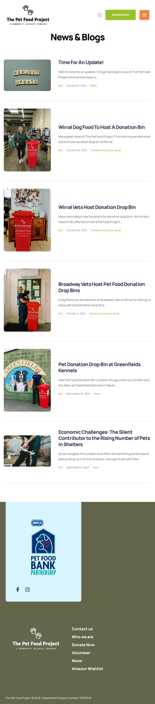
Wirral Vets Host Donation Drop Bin (97, 207)
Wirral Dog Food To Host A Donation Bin (101, 127)
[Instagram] (27, 589)
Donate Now (120, 15)
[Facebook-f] (17, 589)
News (93, 85)
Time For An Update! (81, 62)
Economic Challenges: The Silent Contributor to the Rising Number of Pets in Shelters (104, 438)
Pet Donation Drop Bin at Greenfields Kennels (99, 367)
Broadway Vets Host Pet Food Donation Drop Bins (101, 287)
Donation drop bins (102, 150)
